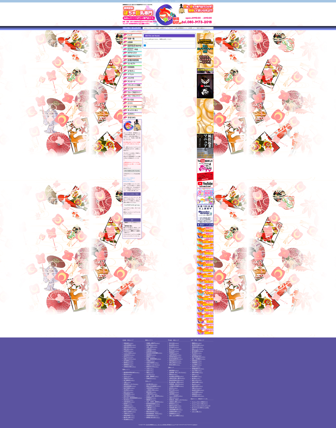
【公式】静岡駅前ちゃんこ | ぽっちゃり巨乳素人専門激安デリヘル (160, 424)
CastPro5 (195, 424)
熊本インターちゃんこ (198, 349)
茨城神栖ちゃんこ (151, 351)
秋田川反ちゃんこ (128, 349)
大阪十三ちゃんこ (174, 398)
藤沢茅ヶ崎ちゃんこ (129, 417)
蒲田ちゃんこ (150, 372)
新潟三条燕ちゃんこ (174, 364)
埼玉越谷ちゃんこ (128, 419)
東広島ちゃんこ (196, 378)
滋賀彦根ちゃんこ (174, 370)
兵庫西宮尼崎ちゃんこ (175, 411)
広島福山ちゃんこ (197, 355)
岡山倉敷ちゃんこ (197, 376)
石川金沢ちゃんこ (174, 347)
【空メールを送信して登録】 (132, 194)
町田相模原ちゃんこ (129, 394)
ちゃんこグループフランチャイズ (201, 405)
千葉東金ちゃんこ (128, 405)
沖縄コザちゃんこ (197, 388)
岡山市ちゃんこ (196, 384)
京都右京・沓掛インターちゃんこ (178, 400)
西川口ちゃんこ (128, 374)
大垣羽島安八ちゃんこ (152, 388)
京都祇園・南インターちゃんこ (177, 372)
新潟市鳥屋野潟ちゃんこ (176, 359)
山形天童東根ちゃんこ (130, 345)
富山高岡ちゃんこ (174, 345)
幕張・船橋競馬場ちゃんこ (153, 359)
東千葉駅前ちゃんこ (129, 380)
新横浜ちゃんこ (150, 357)
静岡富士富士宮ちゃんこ (153, 417)
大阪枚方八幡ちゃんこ (175, 402)
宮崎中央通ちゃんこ (197, 382)
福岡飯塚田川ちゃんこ (198, 368)
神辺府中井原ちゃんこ (198, 390)
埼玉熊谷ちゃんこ (128, 390)
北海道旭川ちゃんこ (129, 355)
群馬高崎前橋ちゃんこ (130, 386)
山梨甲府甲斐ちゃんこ (175, 355)
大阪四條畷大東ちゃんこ (176, 409)
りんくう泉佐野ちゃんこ (176, 396)
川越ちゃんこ (127, 382)
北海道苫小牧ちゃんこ (130, 366)
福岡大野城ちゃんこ (197, 372)
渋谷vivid (194, 409)
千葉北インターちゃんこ (153, 364)
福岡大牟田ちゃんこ (197, 386)
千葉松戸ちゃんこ (128, 413)
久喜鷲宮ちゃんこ (151, 349)
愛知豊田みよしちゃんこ (153, 405)
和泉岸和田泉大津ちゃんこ (176, 380)
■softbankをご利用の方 (129, 181)
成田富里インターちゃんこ (131, 384)
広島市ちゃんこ (196, 366)
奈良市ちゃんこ (173, 388)
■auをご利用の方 (128, 179)
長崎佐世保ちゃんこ (197, 347)
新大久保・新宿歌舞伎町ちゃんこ (133, 398)
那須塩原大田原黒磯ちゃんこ (154, 353)
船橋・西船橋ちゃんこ (152, 376)
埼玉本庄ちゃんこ (128, 400)
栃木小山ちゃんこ (128, 392)
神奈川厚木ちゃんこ (129, 396)
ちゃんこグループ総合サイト (200, 402)
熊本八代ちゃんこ (197, 380)
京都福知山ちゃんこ (174, 413)
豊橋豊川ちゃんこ (151, 400)
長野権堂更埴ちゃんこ (175, 357)
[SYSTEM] (132, 45)
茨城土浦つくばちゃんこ (130, 409)
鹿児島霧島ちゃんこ (197, 351)
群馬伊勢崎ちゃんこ (129, 415)
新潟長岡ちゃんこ (174, 351)
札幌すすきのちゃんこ (130, 359)
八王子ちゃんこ (150, 374)
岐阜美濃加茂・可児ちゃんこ (154, 413)
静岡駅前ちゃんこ (151, 398)
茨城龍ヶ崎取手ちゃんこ (153, 343)
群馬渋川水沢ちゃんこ (130, 407)
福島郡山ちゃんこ (128, 362)
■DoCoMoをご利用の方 (129, 178)
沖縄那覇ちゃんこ (197, 362)
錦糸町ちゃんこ (128, 403)
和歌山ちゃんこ (173, 374)
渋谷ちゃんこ (150, 370)
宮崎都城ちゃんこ (197, 361)
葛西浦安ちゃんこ (151, 355)
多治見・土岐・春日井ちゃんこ (155, 396)
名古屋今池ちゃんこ (151, 384)
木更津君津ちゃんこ (129, 402)
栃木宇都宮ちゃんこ (129, 388)
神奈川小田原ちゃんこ (130, 411)
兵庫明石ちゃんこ (174, 392)
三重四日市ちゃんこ (151, 394)
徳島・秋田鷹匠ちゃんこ (198, 359)
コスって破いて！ (197, 411)
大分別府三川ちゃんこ (198, 396)
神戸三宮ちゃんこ (174, 390)
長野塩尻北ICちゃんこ (175, 361)
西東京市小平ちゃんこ (152, 366)
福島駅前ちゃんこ (128, 364)
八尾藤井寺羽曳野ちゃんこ (176, 386)
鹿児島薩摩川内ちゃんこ (198, 357)
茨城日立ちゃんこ (151, 378)
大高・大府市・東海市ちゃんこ (155, 402)
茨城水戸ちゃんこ (128, 378)
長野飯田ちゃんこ (174, 353)
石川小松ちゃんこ (174, 343)
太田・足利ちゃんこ (151, 347)
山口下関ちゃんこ (197, 370)
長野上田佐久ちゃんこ (175, 362)
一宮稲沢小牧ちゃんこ (152, 390)
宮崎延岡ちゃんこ (197, 394)
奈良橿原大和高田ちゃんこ (176, 376)
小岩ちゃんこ (150, 368)
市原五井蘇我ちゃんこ (152, 362)
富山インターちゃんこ (175, 349)
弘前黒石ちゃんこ (128, 351)
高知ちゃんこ (195, 374)
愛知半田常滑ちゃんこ (152, 411)
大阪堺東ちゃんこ (174, 394)
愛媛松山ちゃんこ (197, 343)
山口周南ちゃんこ (197, 364)
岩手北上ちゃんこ (128, 357)
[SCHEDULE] (132, 42)
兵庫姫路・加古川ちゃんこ (176, 384)
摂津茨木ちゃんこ (174, 403)
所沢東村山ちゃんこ (151, 345)
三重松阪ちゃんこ (151, 407)
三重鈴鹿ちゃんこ (151, 409)
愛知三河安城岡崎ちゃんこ (153, 386)
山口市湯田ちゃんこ (197, 392)
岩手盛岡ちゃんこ (128, 361)
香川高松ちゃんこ (197, 353)
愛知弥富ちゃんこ (151, 392)
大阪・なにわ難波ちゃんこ (176, 415)
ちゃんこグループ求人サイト (200, 403)
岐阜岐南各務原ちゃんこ (153, 403)
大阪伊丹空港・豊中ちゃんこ (177, 378)
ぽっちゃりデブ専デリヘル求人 (200, 407)
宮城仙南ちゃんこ (128, 343)
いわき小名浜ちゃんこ (130, 353)
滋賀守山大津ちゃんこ (175, 405)
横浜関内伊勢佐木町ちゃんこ (132, 372)
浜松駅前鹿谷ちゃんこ (152, 415)
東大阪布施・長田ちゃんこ (176, 382)
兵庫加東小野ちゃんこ (175, 407)
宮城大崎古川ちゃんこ (130, 347)
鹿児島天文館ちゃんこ (198, 345)
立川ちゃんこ (127, 376)
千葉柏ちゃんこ (150, 361)
